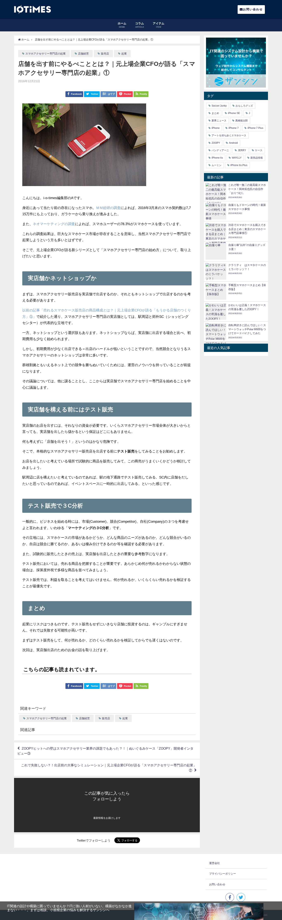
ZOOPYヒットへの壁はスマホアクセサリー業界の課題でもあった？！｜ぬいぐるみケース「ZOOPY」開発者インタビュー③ (105, 751)
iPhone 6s (217, 158)
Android (233, 143)
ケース (258, 150)
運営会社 (214, 863)
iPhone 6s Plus (238, 165)
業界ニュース (219, 120)
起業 (124, 53)
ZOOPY (216, 143)
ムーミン (217, 165)
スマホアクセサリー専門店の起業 (45, 53)
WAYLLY (237, 158)
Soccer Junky (219, 105)
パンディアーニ (220, 150)
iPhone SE (234, 113)
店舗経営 (83, 53)
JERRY (242, 150)
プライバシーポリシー (222, 873)
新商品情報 (256, 158)
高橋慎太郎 (241, 120)
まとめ (215, 113)
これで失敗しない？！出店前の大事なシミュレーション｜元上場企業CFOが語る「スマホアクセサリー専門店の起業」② (109, 767)
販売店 (105, 53)
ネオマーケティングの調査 (54, 224)
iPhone (216, 128)
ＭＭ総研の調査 (108, 207)
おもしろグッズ (244, 105)
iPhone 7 (234, 128)
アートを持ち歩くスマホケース (229, 135)
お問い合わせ (253, 9)
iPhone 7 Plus (255, 128)
